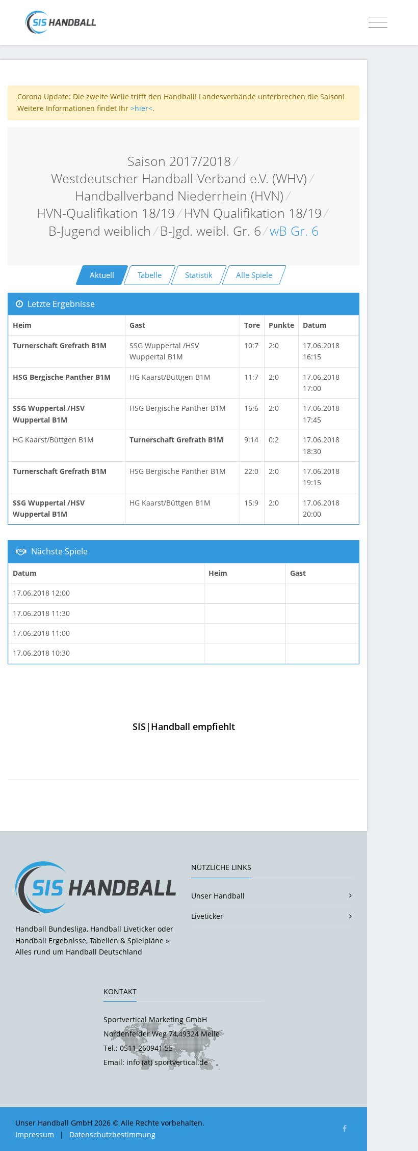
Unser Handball (218, 896)
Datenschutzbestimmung (112, 1134)
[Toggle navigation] (378, 22)
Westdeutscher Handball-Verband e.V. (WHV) (179, 178)
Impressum (34, 1134)
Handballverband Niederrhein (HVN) (179, 195)
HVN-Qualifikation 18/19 (106, 213)
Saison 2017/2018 (179, 161)
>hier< (141, 108)
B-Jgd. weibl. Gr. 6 (210, 230)
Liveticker (207, 916)
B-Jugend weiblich (99, 230)
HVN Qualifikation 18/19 (253, 213)
